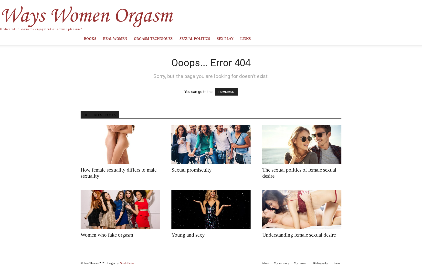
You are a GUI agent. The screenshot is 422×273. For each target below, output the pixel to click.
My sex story (281, 263)
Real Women (115, 39)
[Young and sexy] (211, 209)
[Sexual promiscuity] (211, 144)
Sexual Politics (194, 39)
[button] (335, 39)
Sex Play (225, 39)
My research (301, 263)
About (265, 263)
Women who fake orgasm (107, 235)
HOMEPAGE (226, 92)
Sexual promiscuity (191, 170)
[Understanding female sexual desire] (301, 209)
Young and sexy (188, 235)
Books (90, 39)
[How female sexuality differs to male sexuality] (120, 144)
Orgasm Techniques (153, 39)
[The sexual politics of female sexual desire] (301, 144)
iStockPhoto (126, 263)
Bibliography (320, 263)
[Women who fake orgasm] (120, 209)
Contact (337, 263)
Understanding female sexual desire (299, 235)
